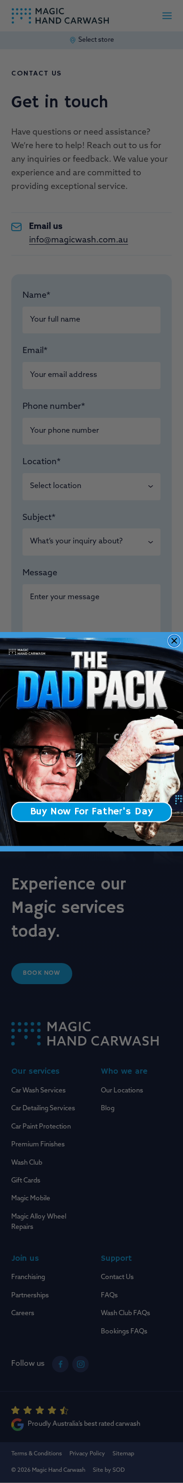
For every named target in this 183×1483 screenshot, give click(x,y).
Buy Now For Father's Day (91, 811)
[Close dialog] (174, 641)
